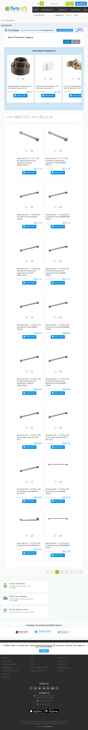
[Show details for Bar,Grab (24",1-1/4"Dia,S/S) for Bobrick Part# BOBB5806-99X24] (57, 198)
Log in (76, 15)
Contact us (6, 674)
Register (69, 15)
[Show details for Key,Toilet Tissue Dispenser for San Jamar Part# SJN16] (48, 69)
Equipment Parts (70, 3)
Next (76, 572)
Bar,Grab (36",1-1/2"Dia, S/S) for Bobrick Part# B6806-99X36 (29, 327)
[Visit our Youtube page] (44, 688)
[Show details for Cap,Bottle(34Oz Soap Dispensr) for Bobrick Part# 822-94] (20, 69)
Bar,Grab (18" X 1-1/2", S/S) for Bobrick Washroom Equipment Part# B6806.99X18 (28, 161)
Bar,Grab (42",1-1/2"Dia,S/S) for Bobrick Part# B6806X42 (28, 544)
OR (46, 4)
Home (35, 10)
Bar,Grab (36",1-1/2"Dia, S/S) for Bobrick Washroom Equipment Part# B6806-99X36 (57, 382)
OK (44, 651)
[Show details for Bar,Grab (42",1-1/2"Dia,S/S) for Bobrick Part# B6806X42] (29, 526)
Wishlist (61, 671)
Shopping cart (63, 667)
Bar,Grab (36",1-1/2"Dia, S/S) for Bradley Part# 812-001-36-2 (29, 437)
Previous (47, 572)
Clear (76, 42)
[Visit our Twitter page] (35, 688)
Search (32, 658)
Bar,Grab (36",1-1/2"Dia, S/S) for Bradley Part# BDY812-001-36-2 (57, 437)
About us (5, 677)
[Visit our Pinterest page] (39, 688)
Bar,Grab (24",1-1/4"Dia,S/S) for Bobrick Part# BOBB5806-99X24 (58, 216)
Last (81, 572)
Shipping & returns (9, 664)
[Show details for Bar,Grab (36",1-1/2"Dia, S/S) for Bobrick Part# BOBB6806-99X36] (57, 308)
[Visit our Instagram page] (56, 688)
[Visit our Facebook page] (31, 688)
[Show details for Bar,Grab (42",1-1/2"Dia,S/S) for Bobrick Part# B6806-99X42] (57, 472)
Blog (85, 10)
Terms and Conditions (10, 671)
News (32, 661)
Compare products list (38, 671)
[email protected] (45, 701)
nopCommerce (47, 726)
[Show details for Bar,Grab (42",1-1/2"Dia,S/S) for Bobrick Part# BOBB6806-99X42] (57, 526)
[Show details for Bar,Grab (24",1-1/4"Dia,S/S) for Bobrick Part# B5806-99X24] (29, 198)
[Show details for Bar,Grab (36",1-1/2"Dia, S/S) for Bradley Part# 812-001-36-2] (29, 418)
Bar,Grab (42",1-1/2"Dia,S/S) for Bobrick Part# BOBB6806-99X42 (58, 545)
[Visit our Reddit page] (52, 688)
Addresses (61, 664)
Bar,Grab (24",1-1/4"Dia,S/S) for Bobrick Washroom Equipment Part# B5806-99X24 (57, 271)
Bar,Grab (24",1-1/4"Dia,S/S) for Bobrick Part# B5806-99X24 (28, 216)
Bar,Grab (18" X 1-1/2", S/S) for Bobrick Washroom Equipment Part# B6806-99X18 (57, 161)
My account (76, 10)
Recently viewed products (39, 667)
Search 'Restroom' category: (20, 37)
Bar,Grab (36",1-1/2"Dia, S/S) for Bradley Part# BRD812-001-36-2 (29, 491)
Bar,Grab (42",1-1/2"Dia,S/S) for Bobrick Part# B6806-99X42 (57, 491)
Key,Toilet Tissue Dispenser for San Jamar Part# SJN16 (47, 87)
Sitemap (5, 658)
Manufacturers (48, 10)
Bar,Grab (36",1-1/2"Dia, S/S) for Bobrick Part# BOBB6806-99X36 (58, 327)
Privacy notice (7, 667)
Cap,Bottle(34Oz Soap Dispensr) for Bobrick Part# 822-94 (20, 87)
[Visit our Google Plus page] (48, 688)
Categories (62, 10)
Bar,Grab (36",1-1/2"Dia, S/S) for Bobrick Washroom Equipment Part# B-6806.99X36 (29, 382)
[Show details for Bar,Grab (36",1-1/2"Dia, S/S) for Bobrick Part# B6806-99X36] (29, 308)
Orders (60, 661)
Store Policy (6, 661)
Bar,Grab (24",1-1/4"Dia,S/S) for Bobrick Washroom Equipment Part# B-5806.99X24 (28, 271)
